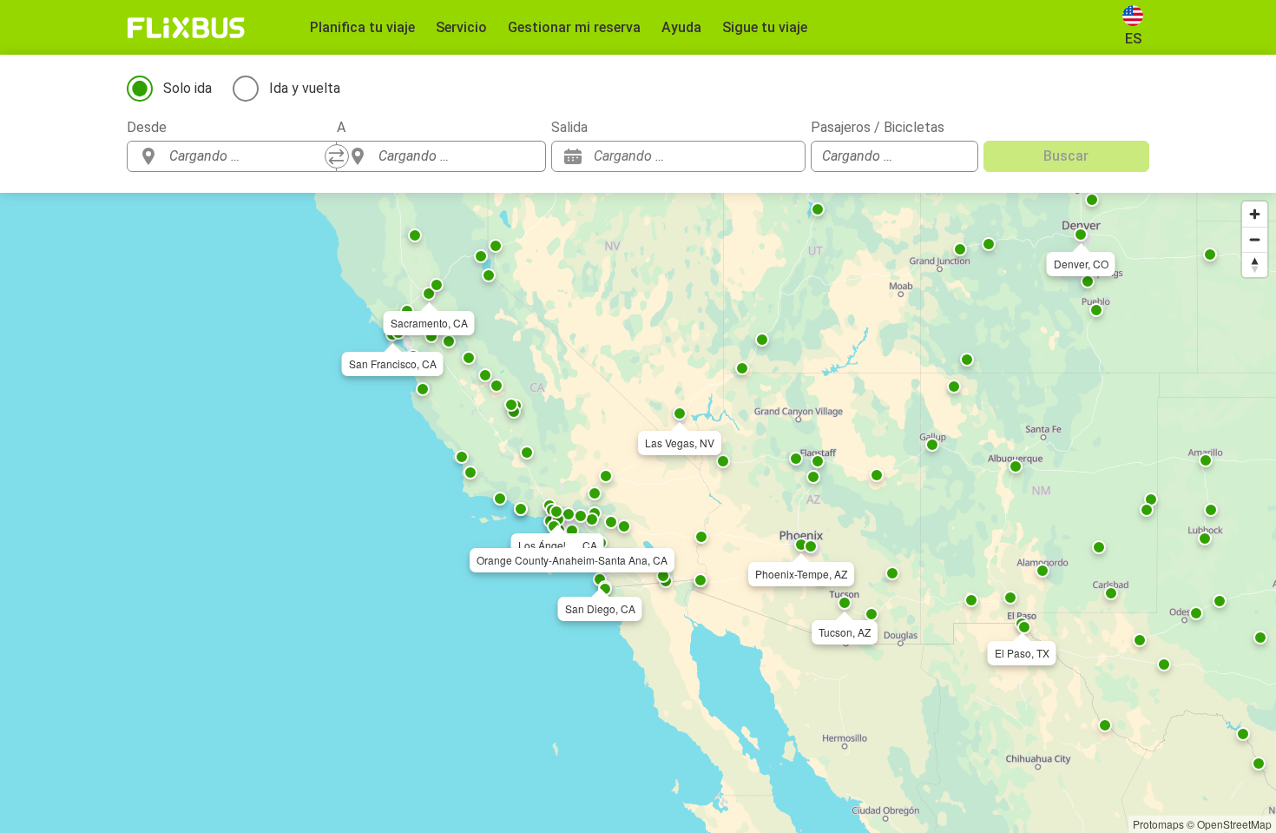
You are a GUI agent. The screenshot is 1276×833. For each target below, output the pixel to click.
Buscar (1066, 156)
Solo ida (187, 88)
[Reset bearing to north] (1254, 264)
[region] (638, 513)
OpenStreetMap (1234, 823)
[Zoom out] (1254, 239)
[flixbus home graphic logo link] (186, 27)
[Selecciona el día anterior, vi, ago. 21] (757, 156)
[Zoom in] (1254, 214)
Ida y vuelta (304, 88)
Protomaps (1158, 823)
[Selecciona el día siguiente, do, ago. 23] (783, 156)
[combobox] (247, 156)
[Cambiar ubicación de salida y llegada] (337, 156)
